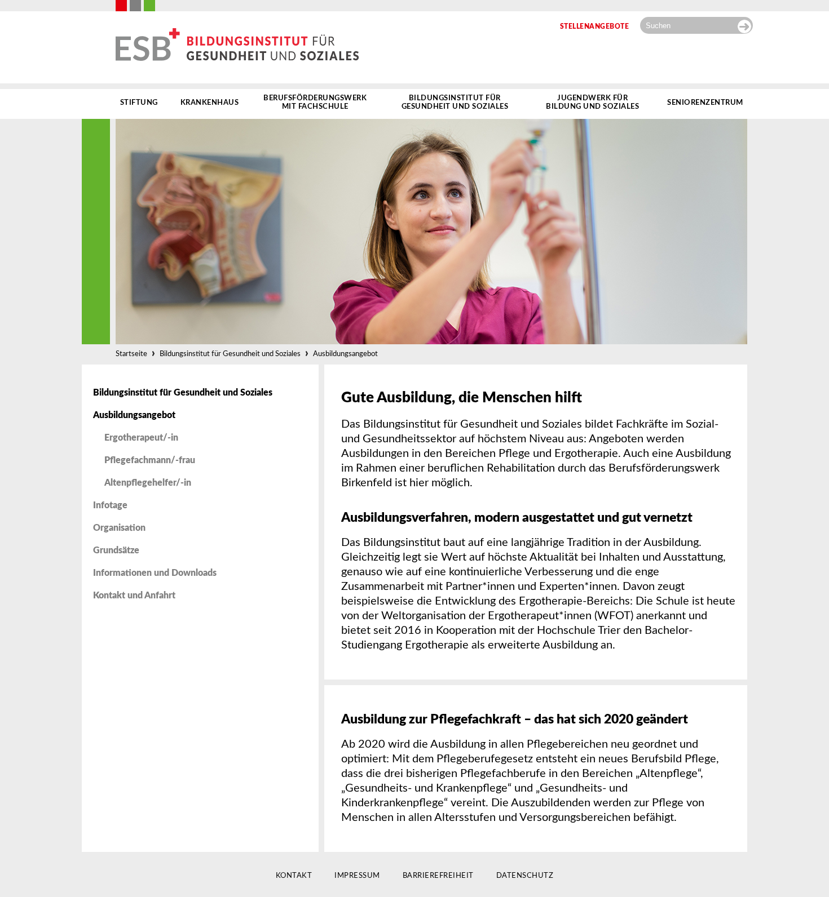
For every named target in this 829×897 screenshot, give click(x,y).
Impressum (357, 876)
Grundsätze (116, 550)
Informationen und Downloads (155, 573)
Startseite (131, 354)
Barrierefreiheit (438, 876)
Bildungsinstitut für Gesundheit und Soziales (230, 354)
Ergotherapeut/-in (141, 437)
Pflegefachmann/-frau (149, 460)
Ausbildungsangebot (345, 354)
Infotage (110, 505)
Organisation (119, 527)
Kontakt (294, 876)
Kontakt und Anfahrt (134, 595)
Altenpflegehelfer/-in (147, 482)
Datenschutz (525, 876)
